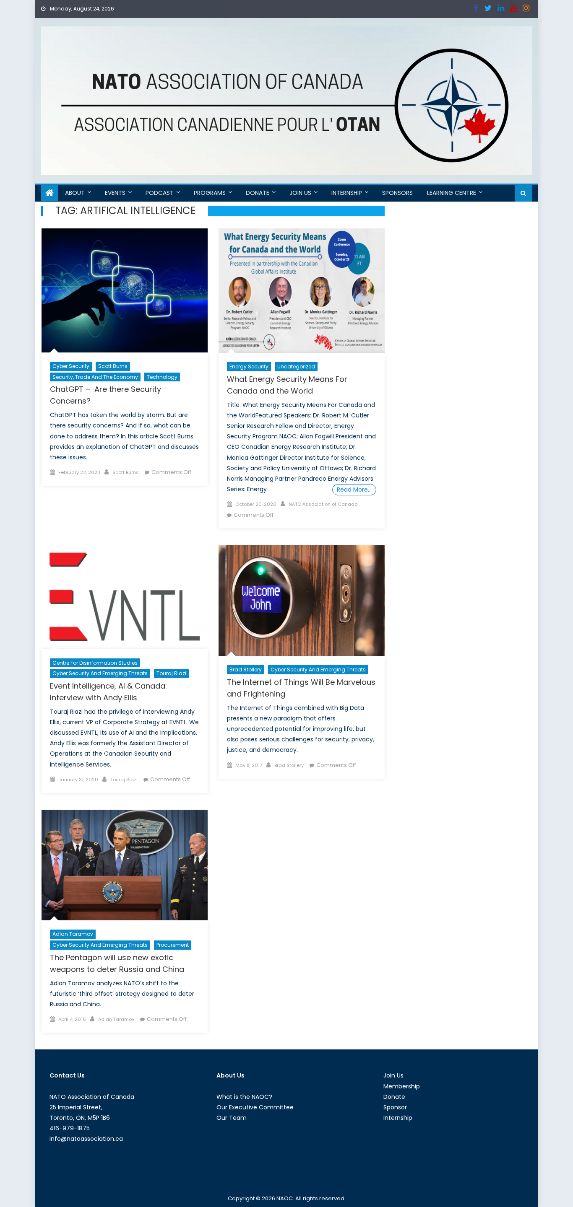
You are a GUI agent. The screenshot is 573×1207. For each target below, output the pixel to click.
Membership (401, 1086)
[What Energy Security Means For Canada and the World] (302, 290)
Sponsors (397, 193)
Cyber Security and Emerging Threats (100, 673)
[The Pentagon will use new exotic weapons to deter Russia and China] (125, 865)
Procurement (172, 944)
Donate (257, 193)
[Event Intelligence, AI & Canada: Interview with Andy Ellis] (125, 597)
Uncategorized (296, 366)
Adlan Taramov (72, 934)
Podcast (160, 193)
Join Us (300, 193)
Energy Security (248, 366)
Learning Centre (451, 193)
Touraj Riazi (171, 673)
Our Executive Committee (255, 1107)
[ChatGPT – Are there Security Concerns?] (125, 290)
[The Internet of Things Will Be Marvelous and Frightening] (302, 600)
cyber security (70, 366)
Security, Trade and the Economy (95, 377)
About (75, 193)
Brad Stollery (245, 669)
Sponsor (395, 1107)
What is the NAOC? (244, 1097)
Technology (162, 377)
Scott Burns (113, 366)
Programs (210, 193)
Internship (346, 193)
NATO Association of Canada (323, 504)
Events (115, 193)
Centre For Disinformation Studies (95, 662)
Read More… (354, 489)
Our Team (231, 1118)
